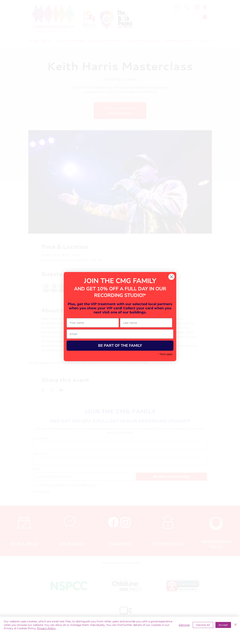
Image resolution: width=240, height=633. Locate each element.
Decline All (203, 625)
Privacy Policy (46, 628)
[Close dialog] (171, 277)
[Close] (235, 625)
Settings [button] (184, 625)
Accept (223, 625)
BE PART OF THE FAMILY (120, 345)
